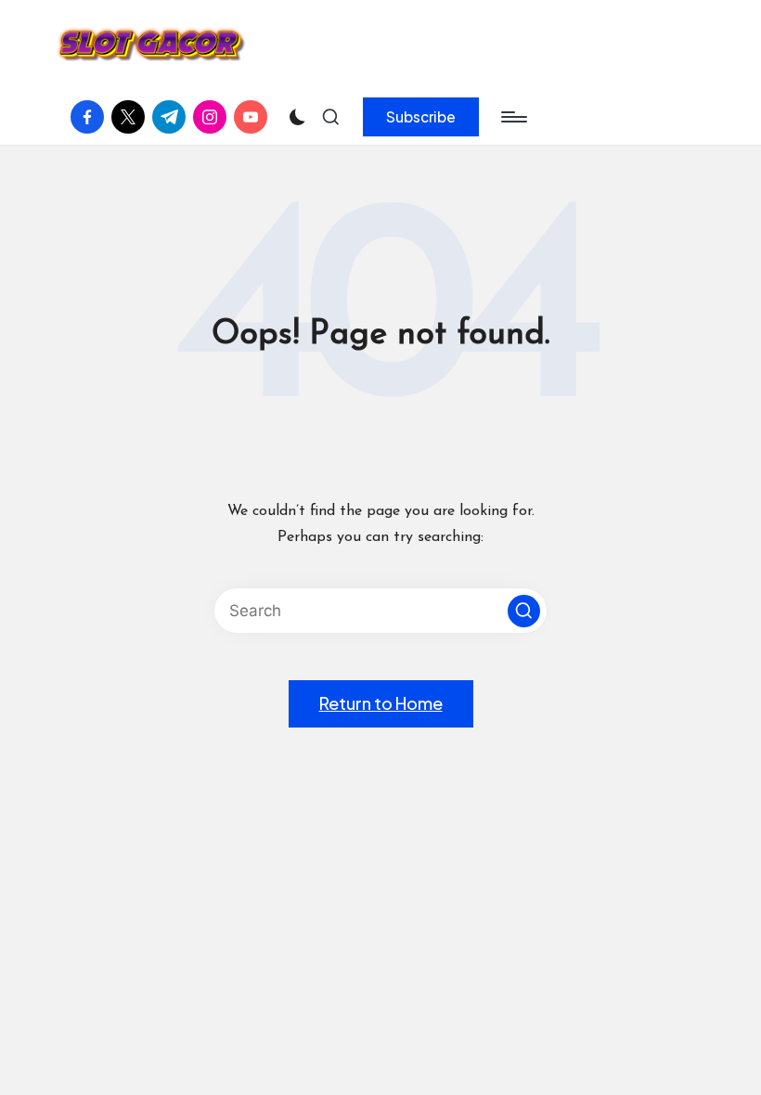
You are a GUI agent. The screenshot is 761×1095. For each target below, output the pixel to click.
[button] (421, 116)
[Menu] (512, 116)
